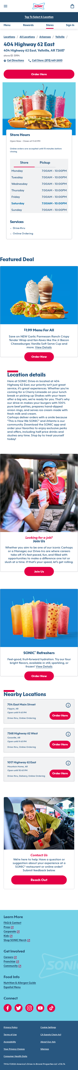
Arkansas (45, 37)
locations (9, 37)
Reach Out (39, 880)
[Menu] (5, 6)
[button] (39, 711)
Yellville (60, 37)
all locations (27, 37)
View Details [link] (43, 347)
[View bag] (72, 6)
